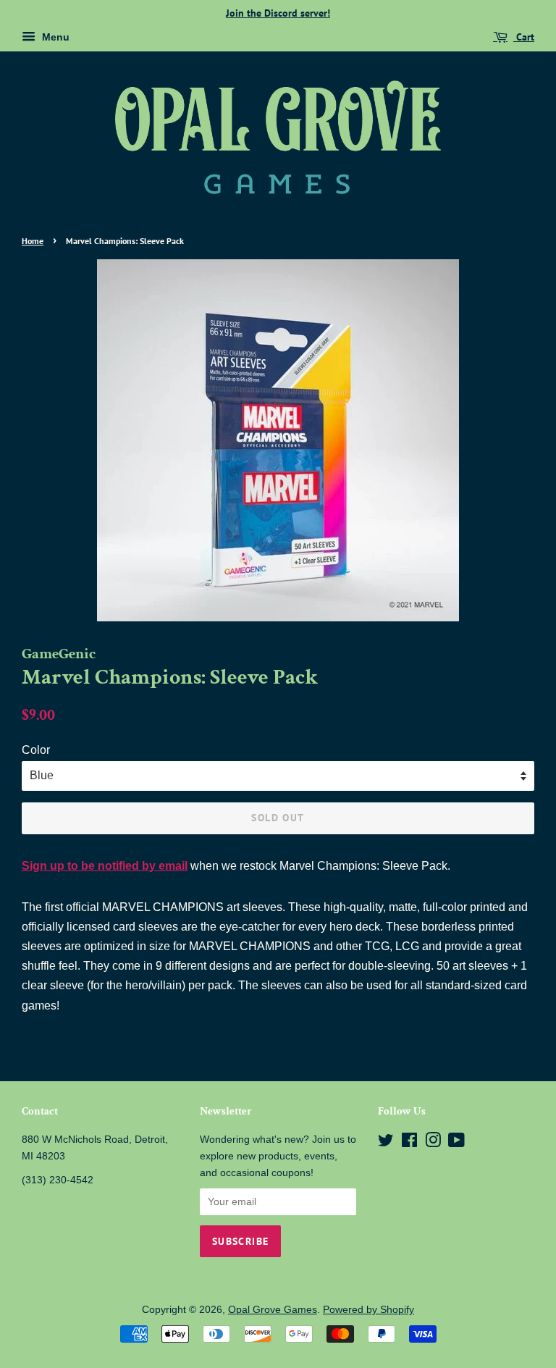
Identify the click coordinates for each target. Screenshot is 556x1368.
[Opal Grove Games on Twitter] (386, 1143)
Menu (54, 37)
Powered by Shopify (368, 1309)
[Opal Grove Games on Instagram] (433, 1143)
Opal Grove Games (272, 1309)
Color (36, 750)
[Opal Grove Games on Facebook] (409, 1143)
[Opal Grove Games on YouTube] (456, 1143)
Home (32, 240)
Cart (523, 36)
